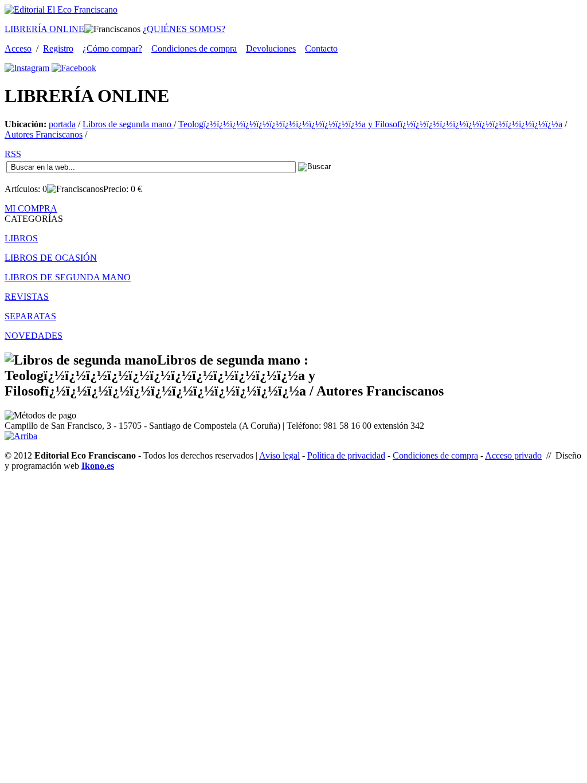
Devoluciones (271, 48)
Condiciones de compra (194, 48)
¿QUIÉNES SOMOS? (184, 29)
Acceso (18, 48)
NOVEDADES (33, 335)
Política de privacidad (346, 455)
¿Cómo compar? (112, 48)
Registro (58, 48)
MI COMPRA (31, 208)
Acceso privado (513, 455)
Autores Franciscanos (44, 134)
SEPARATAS (30, 316)
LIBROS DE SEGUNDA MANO (68, 277)
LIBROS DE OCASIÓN (51, 258)
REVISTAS (27, 297)
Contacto (321, 48)
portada (62, 124)
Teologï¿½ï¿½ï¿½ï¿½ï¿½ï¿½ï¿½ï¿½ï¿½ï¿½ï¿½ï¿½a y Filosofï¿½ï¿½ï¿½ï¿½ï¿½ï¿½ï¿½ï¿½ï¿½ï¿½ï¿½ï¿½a (370, 124)
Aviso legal (279, 455)
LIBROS (21, 238)
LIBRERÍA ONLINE (44, 29)
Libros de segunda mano (128, 124)
